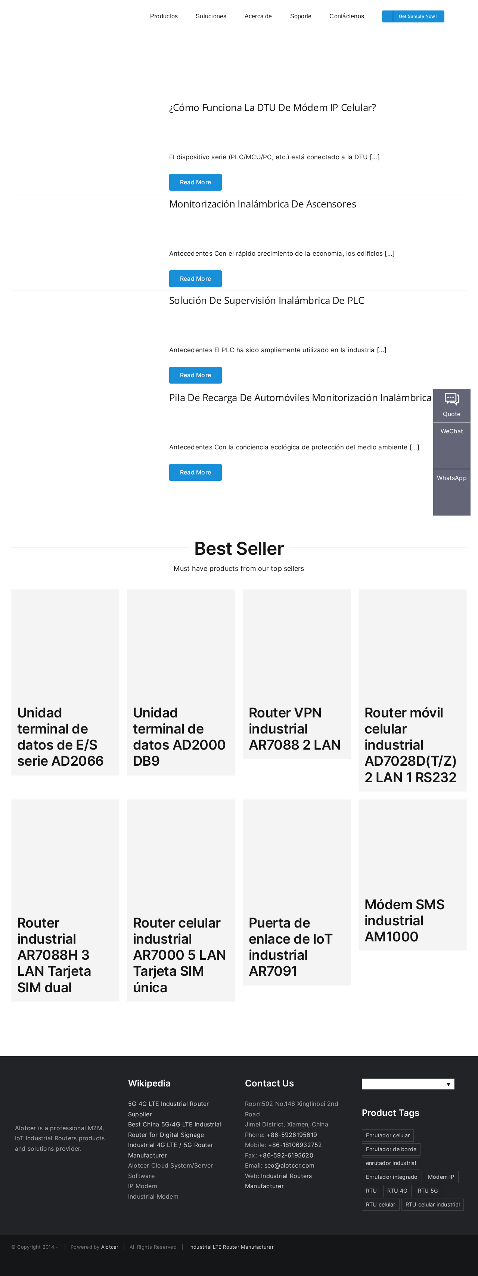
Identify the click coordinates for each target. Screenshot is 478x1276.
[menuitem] (408, 1084)
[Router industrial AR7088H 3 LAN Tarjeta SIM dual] (65, 853)
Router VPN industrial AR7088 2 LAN (295, 728)
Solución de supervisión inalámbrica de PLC (266, 300)
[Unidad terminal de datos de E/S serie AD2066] (65, 643)
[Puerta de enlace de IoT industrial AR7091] (297, 853)
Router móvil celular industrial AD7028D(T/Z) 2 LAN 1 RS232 (410, 744)
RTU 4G (397, 1190)
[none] (408, 1084)
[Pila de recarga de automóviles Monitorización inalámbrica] (74, 396)
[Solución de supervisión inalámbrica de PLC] (74, 308)
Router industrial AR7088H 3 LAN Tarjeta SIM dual (54, 955)
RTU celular (380, 1204)
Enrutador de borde (391, 1149)
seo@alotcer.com (289, 1165)
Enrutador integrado (392, 1177)
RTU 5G (428, 1190)
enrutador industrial (391, 1163)
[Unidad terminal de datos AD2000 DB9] (181, 643)
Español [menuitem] (384, 1084)
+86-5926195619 (292, 1134)
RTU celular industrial (433, 1204)
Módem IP (441, 1177)
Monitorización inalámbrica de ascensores (262, 203)
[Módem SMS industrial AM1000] (412, 844)
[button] (464, 15)
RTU (371, 1190)
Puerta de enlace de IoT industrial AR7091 (291, 947)
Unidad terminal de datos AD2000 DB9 (179, 736)
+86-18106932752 (295, 1145)
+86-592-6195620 (286, 1155)
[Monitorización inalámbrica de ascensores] (74, 214)
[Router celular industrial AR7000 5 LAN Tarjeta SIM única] (181, 853)
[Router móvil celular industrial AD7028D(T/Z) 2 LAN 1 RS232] (412, 643)
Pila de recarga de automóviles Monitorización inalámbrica (300, 397)
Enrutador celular (388, 1135)
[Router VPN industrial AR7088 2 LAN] (297, 643)
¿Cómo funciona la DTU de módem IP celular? (272, 107)
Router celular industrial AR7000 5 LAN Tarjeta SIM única (179, 955)
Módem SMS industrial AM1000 (404, 920)
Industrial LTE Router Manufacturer (231, 1247)
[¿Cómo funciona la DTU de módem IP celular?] (74, 118)
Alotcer (110, 1247)
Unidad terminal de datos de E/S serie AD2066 (60, 736)
